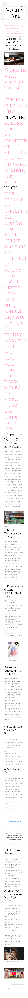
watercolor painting (14, 33)
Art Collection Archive (10, 25)
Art (5, 25)
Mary (14, 842)
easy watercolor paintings (9, 27)
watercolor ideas (7, 31)
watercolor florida (18, 30)
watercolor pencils (19, 34)
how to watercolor (13, 28)
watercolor (19, 28)
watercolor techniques (17, 36)
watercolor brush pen (10, 30)
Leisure (21, 25)
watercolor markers (15, 31)
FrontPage (18, 25)
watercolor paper (11, 34)
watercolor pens (9, 36)
